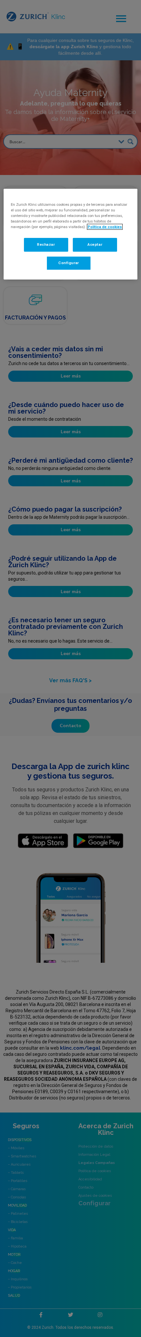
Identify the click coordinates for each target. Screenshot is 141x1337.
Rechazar (46, 244)
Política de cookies (105, 226)
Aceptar (95, 244)
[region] (71, 234)
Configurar (68, 263)
